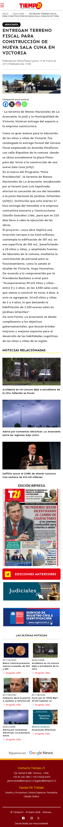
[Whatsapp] (24, 104)
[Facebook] (5, 104)
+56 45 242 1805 (22, 776)
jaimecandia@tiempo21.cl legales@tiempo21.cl (31, 780)
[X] (12, 104)
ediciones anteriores (35, 574)
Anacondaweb (40, 823)
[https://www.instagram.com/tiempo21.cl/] (31, 817)
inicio (5, 14)
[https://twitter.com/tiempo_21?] (40, 818)
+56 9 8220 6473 (41, 776)
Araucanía (19, 14)
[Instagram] (18, 104)
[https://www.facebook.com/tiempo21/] (23, 817)
